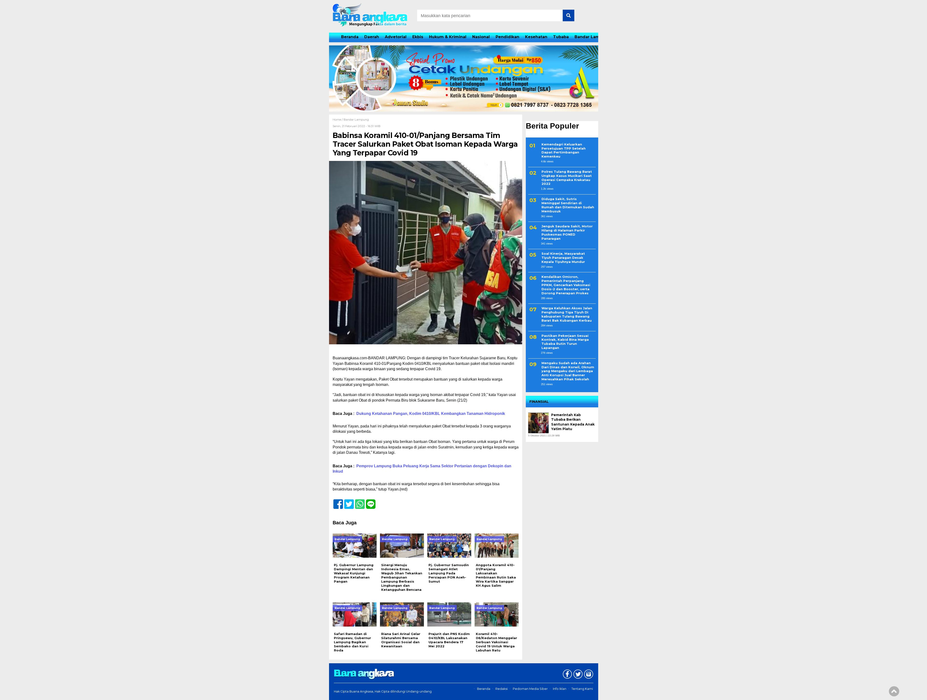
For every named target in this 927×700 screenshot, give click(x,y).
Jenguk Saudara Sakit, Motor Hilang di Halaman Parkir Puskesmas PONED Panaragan (567, 232)
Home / (338, 119)
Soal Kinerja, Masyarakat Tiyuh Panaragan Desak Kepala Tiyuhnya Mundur (563, 258)
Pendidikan (507, 37)
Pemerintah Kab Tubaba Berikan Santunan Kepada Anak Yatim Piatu (573, 422)
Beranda (349, 37)
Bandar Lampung (593, 37)
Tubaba (561, 37)
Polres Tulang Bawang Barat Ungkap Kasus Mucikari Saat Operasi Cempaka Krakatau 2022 (566, 178)
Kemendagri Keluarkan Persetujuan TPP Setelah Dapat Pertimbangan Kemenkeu (563, 150)
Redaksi (501, 689)
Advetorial (396, 37)
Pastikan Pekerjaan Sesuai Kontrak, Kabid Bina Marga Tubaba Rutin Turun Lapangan (565, 342)
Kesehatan (536, 37)
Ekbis (417, 37)
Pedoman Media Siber (530, 689)
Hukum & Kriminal (447, 37)
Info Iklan (559, 689)
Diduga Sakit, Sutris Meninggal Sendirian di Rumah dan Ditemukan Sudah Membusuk (567, 205)
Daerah (371, 37)
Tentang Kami (582, 689)
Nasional (481, 37)
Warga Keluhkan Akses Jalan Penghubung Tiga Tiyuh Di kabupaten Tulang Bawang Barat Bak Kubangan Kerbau (566, 314)
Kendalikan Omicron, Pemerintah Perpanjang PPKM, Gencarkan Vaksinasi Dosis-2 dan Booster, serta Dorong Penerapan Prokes (565, 285)
